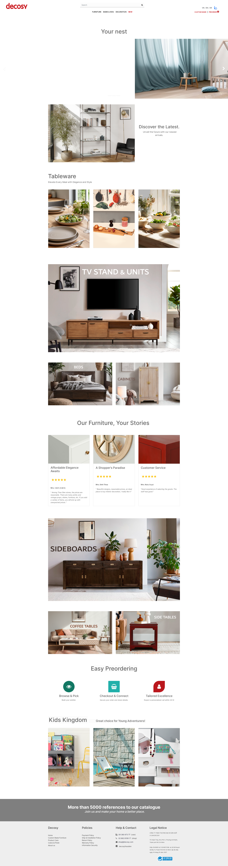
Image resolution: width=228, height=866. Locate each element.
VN (203, 8)
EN (207, 8)
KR (211, 8)
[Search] (142, 5)
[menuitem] (130, 12)
